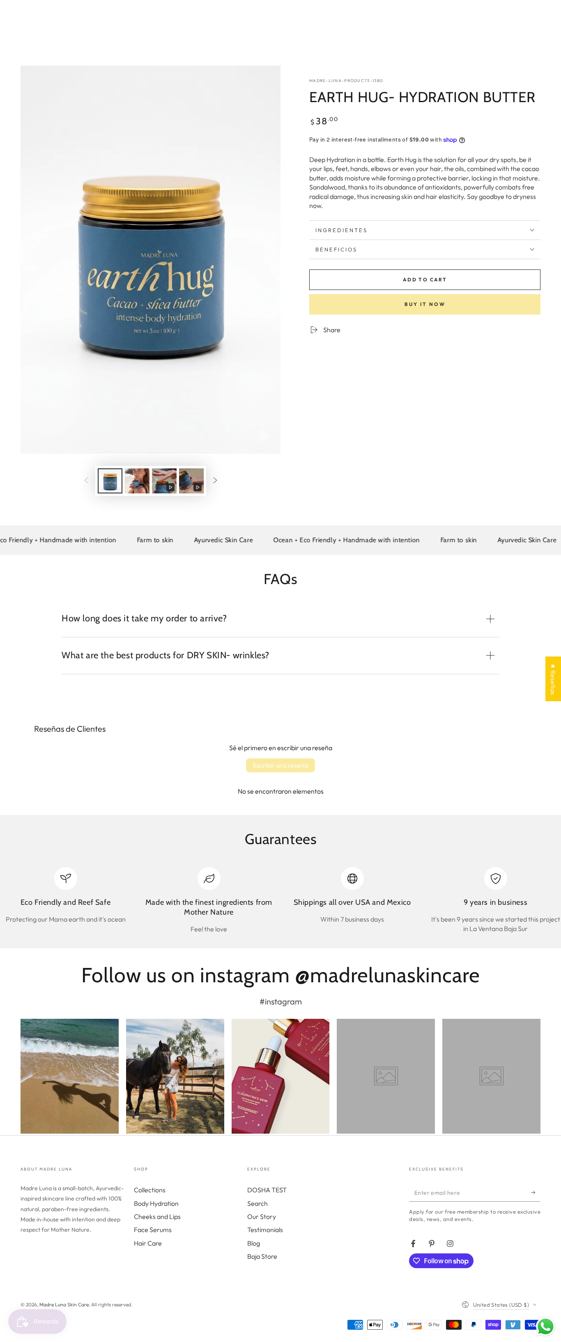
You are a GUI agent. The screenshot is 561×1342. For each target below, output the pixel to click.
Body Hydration (156, 1203)
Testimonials (265, 1230)
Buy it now (425, 304)
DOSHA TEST (267, 1190)
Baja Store (262, 1256)
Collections (150, 1190)
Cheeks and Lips (157, 1216)
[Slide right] (215, 481)
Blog (253, 1243)
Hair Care (148, 1243)
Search (257, 1203)
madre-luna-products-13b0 (346, 80)
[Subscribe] (535, 1192)
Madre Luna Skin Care (64, 1304)
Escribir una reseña (280, 765)
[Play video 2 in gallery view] (191, 480)
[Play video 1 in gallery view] (164, 480)
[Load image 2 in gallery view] (137, 480)
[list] (280, 900)
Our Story (261, 1216)
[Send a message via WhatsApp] (545, 1326)
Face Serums (153, 1230)
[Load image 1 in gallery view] (110, 480)
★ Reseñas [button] (553, 679)
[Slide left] (86, 481)
